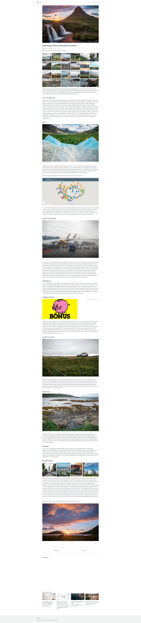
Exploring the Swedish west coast (77, 602)
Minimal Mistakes (54, 620)
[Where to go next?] (70, 143)
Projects (94, 2)
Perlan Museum (76, 488)
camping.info (65, 212)
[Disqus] (70, 574)
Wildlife (64, 50)
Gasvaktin (51, 212)
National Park (54, 50)
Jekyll (50, 620)
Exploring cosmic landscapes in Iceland (59, 45)
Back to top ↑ (96, 543)
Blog (89, 2)
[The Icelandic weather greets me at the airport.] (70, 239)
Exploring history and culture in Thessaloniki (47, 602)
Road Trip (60, 50)
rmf (43, 2)
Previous (56, 550)
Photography (54, 48)
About (99, 2)
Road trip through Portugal (91, 601)
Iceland (49, 50)
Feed (39, 618)
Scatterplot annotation (62, 601)
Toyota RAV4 (46, 111)
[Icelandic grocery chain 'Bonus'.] (59, 309)
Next (84, 550)
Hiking (45, 50)
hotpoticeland (81, 212)
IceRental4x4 (55, 111)
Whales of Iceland (48, 496)
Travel (58, 48)
